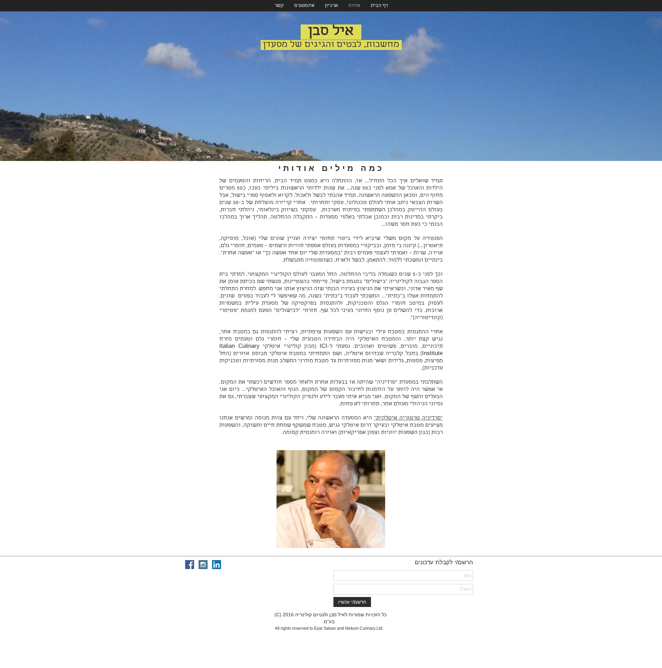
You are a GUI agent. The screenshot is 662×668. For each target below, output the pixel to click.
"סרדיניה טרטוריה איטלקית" (408, 418)
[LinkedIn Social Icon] (216, 564)
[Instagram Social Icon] (203, 564)
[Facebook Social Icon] (189, 564)
